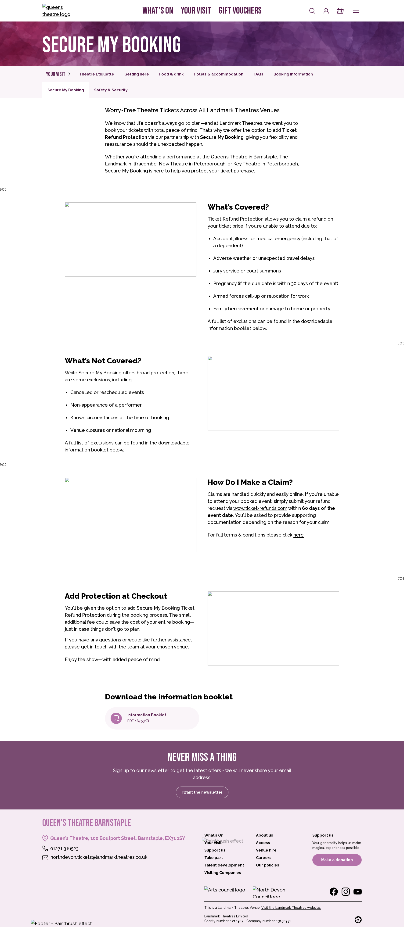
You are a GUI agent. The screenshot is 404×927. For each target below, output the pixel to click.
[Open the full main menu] (356, 10)
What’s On (157, 10)
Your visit (196, 10)
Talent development (224, 865)
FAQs (258, 74)
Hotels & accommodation (218, 74)
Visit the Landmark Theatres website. (291, 907)
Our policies (267, 865)
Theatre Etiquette (96, 74)
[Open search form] (312, 10)
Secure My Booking (65, 90)
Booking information (293, 74)
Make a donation (337, 860)
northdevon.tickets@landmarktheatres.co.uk (98, 857)
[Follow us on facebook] (334, 892)
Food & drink (171, 74)
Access (263, 843)
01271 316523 (64, 848)
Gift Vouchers (240, 10)
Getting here (136, 74)
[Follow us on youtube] (358, 892)
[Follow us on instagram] (346, 892)
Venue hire (266, 850)
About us (264, 835)
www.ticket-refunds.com (260, 508)
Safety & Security (111, 90)
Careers (263, 857)
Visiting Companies (222, 872)
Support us (214, 850)
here (298, 535)
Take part (213, 857)
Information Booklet (146, 715)
